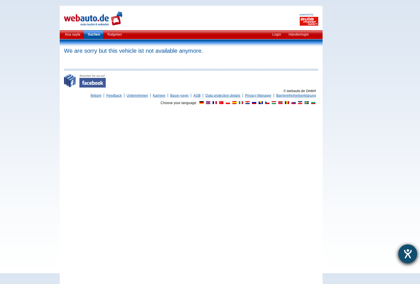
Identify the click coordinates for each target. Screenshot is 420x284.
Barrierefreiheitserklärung (296, 96)
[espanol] (234, 103)
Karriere (159, 96)
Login (276, 34)
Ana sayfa (72, 34)
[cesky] (266, 103)
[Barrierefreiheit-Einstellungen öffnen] (407, 253)
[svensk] (306, 103)
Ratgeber (114, 34)
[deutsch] (201, 103)
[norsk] (280, 103)
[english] (207, 103)
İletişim (96, 96)
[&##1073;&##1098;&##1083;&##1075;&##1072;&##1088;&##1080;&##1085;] (312, 103)
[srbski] (299, 103)
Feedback (114, 96)
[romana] (286, 103)
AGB (197, 96)
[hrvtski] (247, 103)
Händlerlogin (299, 34)
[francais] (214, 103)
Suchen (94, 34)
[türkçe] (220, 103)
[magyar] (273, 103)
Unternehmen (137, 96)
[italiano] (240, 103)
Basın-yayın (179, 96)
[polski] (227, 103)
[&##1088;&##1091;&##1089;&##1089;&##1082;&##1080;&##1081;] (253, 103)
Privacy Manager (258, 96)
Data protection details (222, 96)
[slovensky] (293, 103)
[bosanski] (260, 103)
